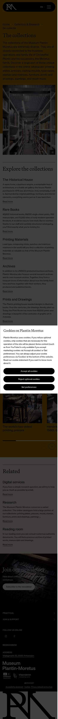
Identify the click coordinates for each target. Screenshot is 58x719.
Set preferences (28, 387)
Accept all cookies (28, 371)
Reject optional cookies (28, 379)
